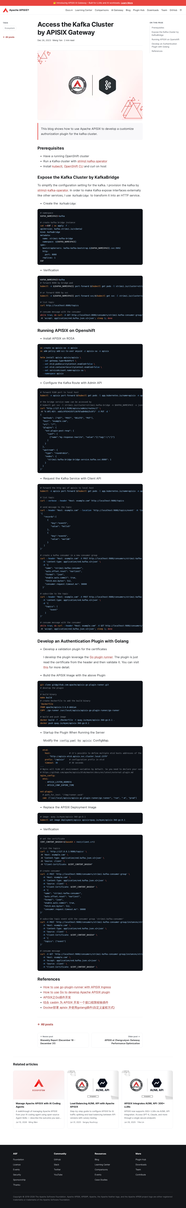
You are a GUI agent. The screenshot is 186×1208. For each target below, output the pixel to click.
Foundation (18, 1159)
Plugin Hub (138, 10)
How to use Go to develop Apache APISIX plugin (76, 992)
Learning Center (83, 10)
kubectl (57, 166)
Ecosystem (10, 28)
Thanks (16, 1185)
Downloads (153, 10)
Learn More (127, 3)
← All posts (8, 37)
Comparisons (102, 10)
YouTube (58, 1174)
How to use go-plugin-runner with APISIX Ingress (77, 987)
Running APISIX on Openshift (165, 39)
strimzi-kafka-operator (52, 190)
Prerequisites (158, 27)
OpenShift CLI (73, 166)
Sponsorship (19, 1179)
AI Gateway (117, 10)
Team (164, 10)
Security (17, 1174)
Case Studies (101, 1179)
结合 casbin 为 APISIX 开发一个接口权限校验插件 (75, 1002)
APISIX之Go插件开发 (57, 997)
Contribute (141, 1174)
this (45, 667)
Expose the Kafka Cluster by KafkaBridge (165, 33)
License (16, 1164)
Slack (56, 1164)
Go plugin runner (101, 657)
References (157, 51)
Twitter (57, 1169)
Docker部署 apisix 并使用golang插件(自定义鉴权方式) (79, 1007)
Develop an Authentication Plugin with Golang (164, 45)
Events (16, 1169)
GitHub (173, 10)
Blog (128, 10)
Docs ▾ (69, 10)
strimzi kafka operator (92, 161)
